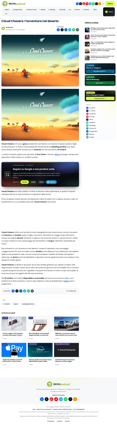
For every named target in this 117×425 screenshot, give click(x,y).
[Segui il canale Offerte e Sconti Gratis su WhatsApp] (93, 3)
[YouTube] (87, 3)
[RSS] (99, 3)
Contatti (59, 421)
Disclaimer (50, 421)
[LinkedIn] (65, 29)
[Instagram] (83, 3)
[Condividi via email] (77, 29)
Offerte (110, 4)
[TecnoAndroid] (14, 4)
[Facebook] (77, 3)
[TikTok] (96, 3)
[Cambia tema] (103, 3)
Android (7, 304)
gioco (57, 154)
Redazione (9, 27)
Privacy (67, 421)
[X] (80, 3)
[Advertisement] (40, 218)
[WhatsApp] (73, 29)
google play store (28, 304)
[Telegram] (90, 3)
